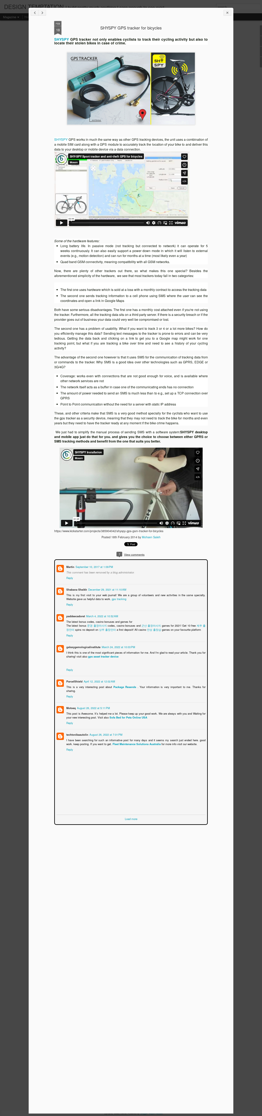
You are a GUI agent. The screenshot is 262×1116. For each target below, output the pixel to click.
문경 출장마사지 (97, 625)
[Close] (227, 13)
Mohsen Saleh (151, 537)
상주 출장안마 (107, 629)
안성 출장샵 (154, 629)
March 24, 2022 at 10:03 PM (118, 647)
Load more (131, 818)
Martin (70, 566)
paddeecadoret (75, 616)
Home (28, 17)
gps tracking (118, 598)
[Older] (42, 13)
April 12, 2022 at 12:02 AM (99, 681)
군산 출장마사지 (151, 625)
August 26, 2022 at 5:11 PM (93, 707)
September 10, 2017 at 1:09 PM (94, 566)
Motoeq (70, 707)
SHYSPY (61, 39)
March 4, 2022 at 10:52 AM (102, 616)
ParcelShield (74, 681)
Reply (69, 577)
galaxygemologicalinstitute (83, 647)
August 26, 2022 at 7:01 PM (105, 734)
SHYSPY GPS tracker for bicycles (131, 28)
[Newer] (34, 13)
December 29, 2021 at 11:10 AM (107, 589)
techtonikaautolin (77, 734)
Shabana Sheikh (76, 589)
